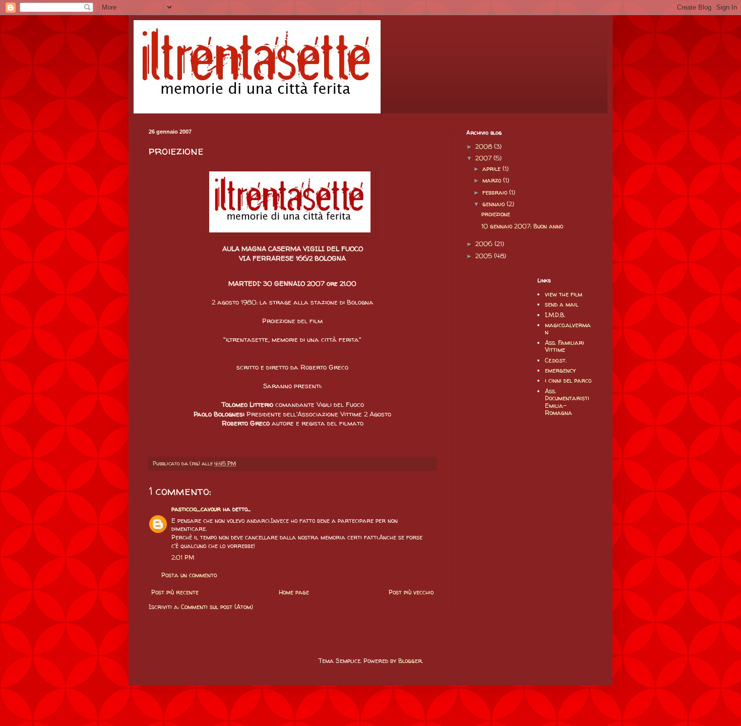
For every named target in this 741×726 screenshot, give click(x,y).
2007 (484, 158)
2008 (484, 146)
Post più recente (175, 592)
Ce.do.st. (556, 360)
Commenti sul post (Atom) (217, 606)
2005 (484, 256)
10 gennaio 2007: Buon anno (522, 226)
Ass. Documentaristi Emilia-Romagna (567, 402)
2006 (485, 243)
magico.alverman (568, 328)
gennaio (494, 204)
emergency (560, 370)
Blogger (410, 660)
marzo (492, 180)
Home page (294, 592)
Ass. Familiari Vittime (564, 346)
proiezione (495, 214)
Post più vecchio (411, 592)
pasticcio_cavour (196, 509)
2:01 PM (182, 557)
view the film (563, 294)
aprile (492, 168)
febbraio (495, 192)
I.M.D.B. (555, 315)
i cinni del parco (568, 380)
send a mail (561, 304)
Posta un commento (189, 575)
